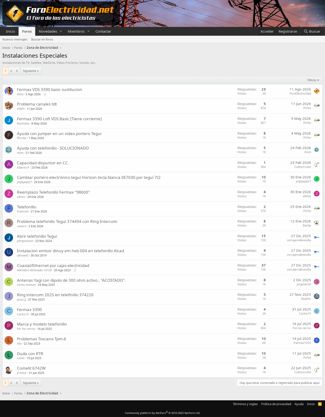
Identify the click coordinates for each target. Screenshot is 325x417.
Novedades (48, 31)
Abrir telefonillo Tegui (37, 236)
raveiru (21, 226)
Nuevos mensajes (14, 39)
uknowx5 (23, 255)
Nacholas (23, 123)
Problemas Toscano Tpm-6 (41, 339)
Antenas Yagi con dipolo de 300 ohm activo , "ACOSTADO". (71, 280)
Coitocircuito (302, 167)
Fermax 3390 (29, 309)
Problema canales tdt (37, 104)
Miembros (76, 31)
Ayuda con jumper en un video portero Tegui (59, 133)
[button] (61, 31)
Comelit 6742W (31, 368)
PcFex (307, 108)
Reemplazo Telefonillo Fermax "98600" (53, 192)
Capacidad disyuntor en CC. (43, 163)
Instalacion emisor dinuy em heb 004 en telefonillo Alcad (70, 250)
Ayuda (299, 404)
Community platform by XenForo (162, 413)
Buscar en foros (42, 39)
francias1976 (302, 343)
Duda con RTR (30, 353)
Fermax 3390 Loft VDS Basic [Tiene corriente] (59, 118)
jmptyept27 (24, 182)
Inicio (10, 31)
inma (20, 94)
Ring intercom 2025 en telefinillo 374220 (55, 294)
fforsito (21, 138)
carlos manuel (26, 285)
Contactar (103, 31)
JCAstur (22, 373)
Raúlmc (306, 299)
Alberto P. (23, 168)
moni (20, 153)
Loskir (21, 358)
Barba (307, 225)
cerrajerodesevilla (299, 240)
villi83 (21, 109)
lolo (19, 344)
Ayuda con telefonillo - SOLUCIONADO (53, 148)
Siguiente (29, 71)
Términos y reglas (245, 404)
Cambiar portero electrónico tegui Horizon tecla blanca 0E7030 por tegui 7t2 (89, 177)
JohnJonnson (25, 241)
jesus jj (21, 299)
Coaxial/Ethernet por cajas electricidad (53, 265)
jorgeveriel (304, 284)
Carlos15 (23, 314)
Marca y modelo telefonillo (42, 324)
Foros (27, 31)
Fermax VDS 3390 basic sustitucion (49, 89)
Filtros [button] (311, 80)
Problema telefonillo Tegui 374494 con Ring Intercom (67, 221)
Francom (23, 211)
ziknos (21, 197)
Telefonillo (26, 207)
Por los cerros (26, 329)
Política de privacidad (276, 404)
